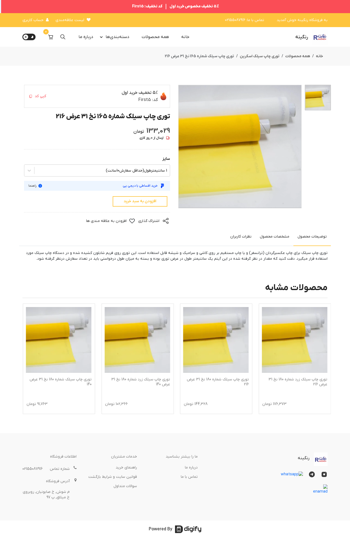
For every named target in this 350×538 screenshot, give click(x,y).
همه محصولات (155, 37)
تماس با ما (189, 476)
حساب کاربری (32, 20)
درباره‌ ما (85, 37)
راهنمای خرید (126, 467)
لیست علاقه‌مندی (70, 20)
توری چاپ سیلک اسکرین (259, 56)
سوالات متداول (125, 486)
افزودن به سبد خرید (140, 201)
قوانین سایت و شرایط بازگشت (112, 476)
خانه (185, 37)
